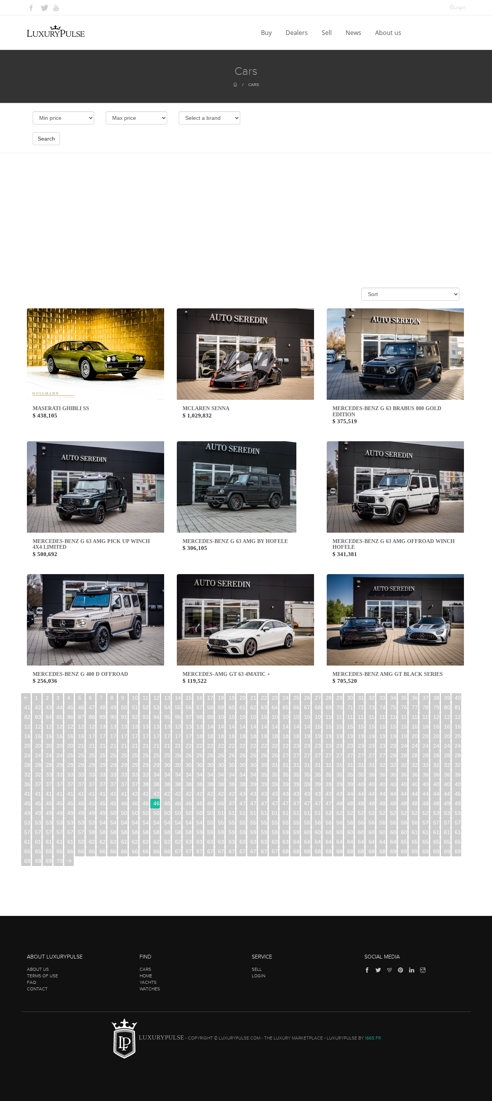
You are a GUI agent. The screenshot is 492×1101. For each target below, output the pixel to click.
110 (329, 717)
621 (92, 842)
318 (361, 765)
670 (178, 851)
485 (393, 803)
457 (92, 803)
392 (275, 784)
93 (146, 717)
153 (350, 727)
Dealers (297, 32)
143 (242, 727)
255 (124, 755)
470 (232, 803)
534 (38, 823)
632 (210, 842)
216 (146, 746)
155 (372, 727)
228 (275, 746)
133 (135, 727)
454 (60, 803)
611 (425, 832)
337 (124, 775)
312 (296, 765)
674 (221, 851)
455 (70, 803)
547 (178, 823)
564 (361, 823)
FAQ (31, 982)
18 (221, 698)
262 (199, 755)
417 (103, 794)
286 (458, 755)
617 (49, 842)
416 (92, 794)
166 (49, 736)
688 (372, 851)
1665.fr (373, 1038)
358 (350, 775)
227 (264, 746)
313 (307, 765)
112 (350, 717)
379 (135, 784)
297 (135, 765)
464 (167, 803)
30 (350, 698)
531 (447, 813)
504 (156, 813)
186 (264, 736)
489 (436, 803)
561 (329, 823)
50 (124, 707)
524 (372, 813)
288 (38, 765)
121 (447, 717)
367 (447, 775)
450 (458, 794)
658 (49, 851)
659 (60, 851)
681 (296, 851)
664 (113, 851)
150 (318, 727)
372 (60, 784)
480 (339, 803)
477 (307, 803)
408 (447, 784)
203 (447, 736)
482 (361, 803)
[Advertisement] (246, 211)
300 (167, 765)
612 (436, 832)
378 (124, 784)
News (354, 32)
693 (425, 851)
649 (393, 842)
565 (372, 823)
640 (296, 842)
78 (425, 707)
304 (210, 765)
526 (393, 813)
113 (361, 717)
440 (350, 794)
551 (221, 823)
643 (329, 842)
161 (436, 727)
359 (361, 775)
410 (27, 794)
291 (70, 765)
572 (447, 823)
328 (27, 775)
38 (436, 698)
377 (113, 784)
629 (178, 842)
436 (307, 794)
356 (329, 775)
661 (81, 851)
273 (318, 755)
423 (167, 794)
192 (329, 736)
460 (124, 803)
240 (404, 746)
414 (70, 794)
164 (27, 736)
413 (60, 794)
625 (135, 842)
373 (70, 784)
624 (124, 842)
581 (103, 832)
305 (221, 765)
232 (318, 746)
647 (372, 842)
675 (232, 851)
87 (81, 717)
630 (189, 842)
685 (339, 851)
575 (38, 832)
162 (447, 727)
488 (425, 803)
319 (372, 765)
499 (103, 813)
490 (447, 803)
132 (124, 727)
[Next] (69, 861)
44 (60, 707)
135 (156, 727)
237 (372, 746)
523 (361, 813)
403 (393, 784)
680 (286, 851)
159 (415, 727)
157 (393, 727)
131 (113, 727)
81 (458, 707)
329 (38, 775)
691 (404, 851)
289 (49, 765)
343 (189, 775)
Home (146, 975)
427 (210, 794)
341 (167, 775)
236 (361, 746)
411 (38, 794)
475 (286, 803)
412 (49, 794)
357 (339, 775)
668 (156, 851)
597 (275, 832)
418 (113, 794)
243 (436, 746)
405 (415, 784)
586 (156, 832)
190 (307, 736)
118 (415, 717)
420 (135, 794)
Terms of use (42, 975)
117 (404, 717)
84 (49, 717)
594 (242, 832)
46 (81, 707)
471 (242, 803)
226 (253, 746)
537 (70, 823)
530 (436, 813)
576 (49, 832)
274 (329, 755)
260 (178, 755)
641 (307, 842)
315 (329, 765)
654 (447, 842)
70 (339, 707)
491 (458, 803)
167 (60, 736)
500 (113, 813)
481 (350, 803)
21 (253, 698)
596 (264, 832)
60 (232, 707)
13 (167, 698)
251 (81, 755)
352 (286, 775)
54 (167, 707)
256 (135, 755)
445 (404, 794)
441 (361, 794)
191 (318, 736)
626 (146, 842)
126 (60, 727)
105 (275, 717)
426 (199, 794)
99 (210, 717)
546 (167, 823)
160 (425, 727)
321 (393, 765)
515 (275, 813)
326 (447, 765)
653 (436, 842)
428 (221, 794)
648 (382, 842)
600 (307, 832)
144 (253, 727)
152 (339, 727)
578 (70, 832)
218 (167, 746)
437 (318, 794)
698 (38, 861)
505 (167, 813)
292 (81, 765)
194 (350, 736)
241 (415, 746)
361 (382, 775)
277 (361, 755)
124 (38, 727)
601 (318, 832)
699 (49, 861)
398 (339, 784)
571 (436, 823)
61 (242, 707)
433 (275, 794)
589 (189, 832)
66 (296, 707)
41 (27, 707)
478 (318, 803)
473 (264, 803)
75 (393, 707)
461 (135, 803)
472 (253, 803)
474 (275, 803)
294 (103, 765)
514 (264, 813)
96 (178, 717)
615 (27, 842)
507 (189, 813)
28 (329, 698)
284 (436, 755)
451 (27, 803)
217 (156, 746)
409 (458, 784)
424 (178, 794)
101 (232, 717)
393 (286, 784)
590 (199, 832)
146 (275, 727)
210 (81, 746)
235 (350, 746)
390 (253, 784)
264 (221, 755)
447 (425, 794)
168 (70, 736)
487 (415, 803)
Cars (253, 85)
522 (350, 813)
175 (146, 736)
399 (350, 784)
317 (350, 765)
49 (113, 707)
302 (189, 765)
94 (156, 717)
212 (103, 746)
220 (189, 746)
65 (286, 707)
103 (253, 717)
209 (70, 746)
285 (447, 755)
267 (253, 755)
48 (103, 707)
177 (167, 736)
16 (199, 698)
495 (60, 813)
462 (146, 803)
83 (38, 717)
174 (135, 736)
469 (221, 803)
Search (46, 139)
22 (264, 698)
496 (70, 813)
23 (275, 698)
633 (221, 842)
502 (135, 813)
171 (103, 736)
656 (27, 851)
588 (178, 832)
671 (189, 851)
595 (253, 832)
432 (264, 794)
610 (415, 832)
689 (382, 851)
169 (81, 736)
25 (296, 698)
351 (275, 775)
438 (329, 794)
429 (232, 794)
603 (339, 832)
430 (242, 794)
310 (275, 765)
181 (210, 736)
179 (189, 736)
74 (382, 707)
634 (232, 842)
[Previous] (26, 698)
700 (60, 861)
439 (339, 794)
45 (70, 707)
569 (415, 823)
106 (286, 717)
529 (425, 813)
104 (264, 717)
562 (339, 823)
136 (167, 727)
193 (339, 736)
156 (382, 727)
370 (38, 784)
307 (242, 765)
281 (404, 755)
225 (242, 746)
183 (232, 736)
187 (275, 736)
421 (146, 794)
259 (167, 755)
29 (339, 698)
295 (113, 765)
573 (458, 823)
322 (404, 765)
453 (49, 803)
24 (286, 698)
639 (286, 842)
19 (232, 698)
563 (350, 823)
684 (329, 851)
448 (436, 794)
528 (415, 813)
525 (382, 813)
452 (38, 803)
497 (81, 813)
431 (253, 794)
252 (92, 755)
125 (49, 727)
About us (389, 32)
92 (135, 717)
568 (404, 823)
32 (372, 698)
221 (199, 746)
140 (210, 727)
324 (425, 765)
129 (92, 727)
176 (156, 736)
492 (27, 813)
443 (382, 794)
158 (404, 727)
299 (156, 765)
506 (178, 813)
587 (167, 832)
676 (242, 851)
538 (81, 823)
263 (210, 755)
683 (318, 851)
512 (242, 813)
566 (382, 823)
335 (103, 775)
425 (189, 794)
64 (275, 707)
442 (372, 794)
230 (296, 746)
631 (199, 842)
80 (447, 707)
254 (113, 755)
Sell (327, 32)
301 (178, 765)
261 (189, 755)
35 (404, 698)
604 (350, 832)
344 (199, 775)
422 (156, 794)
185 (253, 736)
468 (210, 803)
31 (361, 698)
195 (361, 736)
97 (189, 717)
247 (38, 755)
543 (135, 823)
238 (382, 746)
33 (382, 698)
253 (103, 755)
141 (221, 727)
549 (199, 823)
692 (415, 851)
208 (60, 746)
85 (60, 717)
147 (286, 727)
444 (393, 794)
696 (458, 851)
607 (382, 832)
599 (296, 832)
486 (404, 803)
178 (178, 736)
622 (103, 842)
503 (146, 813)
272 (307, 755)
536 (60, 823)
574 (27, 832)
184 (242, 736)
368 (458, 775)
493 (38, 813)
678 (264, 851)
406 (425, 784)
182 (221, 736)
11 (145, 698)
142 (232, 727)
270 (286, 755)
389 (242, 784)
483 (372, 803)
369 (27, 784)
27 (318, 698)
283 (425, 755)
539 (92, 823)
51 (135, 707)
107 (296, 717)
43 (49, 707)
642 (318, 842)
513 (253, 813)
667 (146, 851)
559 (307, 823)
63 (264, 707)
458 (103, 803)
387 (221, 784)
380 (146, 784)
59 (221, 707)
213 (113, 746)
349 (253, 775)
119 (425, 717)
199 (404, 736)
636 (253, 842)
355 (318, 775)
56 (189, 707)
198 (393, 736)
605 (361, 832)
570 (425, 823)
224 (232, 746)
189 (296, 736)
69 (329, 707)
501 (124, 813)
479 (329, 803)
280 (393, 755)
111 (339, 717)
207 (49, 746)
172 (113, 736)
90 (113, 717)
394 (296, 784)
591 (210, 832)
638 (275, 842)
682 (307, 851)
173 (124, 736)
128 (81, 727)
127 (70, 727)
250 (70, 755)
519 (318, 813)
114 (372, 717)
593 (232, 832)
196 (372, 736)
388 (232, 784)
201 (425, 736)
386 (210, 784)
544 (146, 823)
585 (146, 832)
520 (329, 813)
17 (210, 698)
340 (156, 775)
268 (264, 755)
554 (253, 823)
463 (156, 803)
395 (307, 784)
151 (329, 727)
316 (339, 765)
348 (242, 775)
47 (92, 707)
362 (393, 775)
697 (27, 861)
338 (135, 775)
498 (92, 813)
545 (156, 823)
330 (49, 775)
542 (124, 823)
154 (361, 727)
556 (275, 823)
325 (436, 765)
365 (425, 775)
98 (199, 717)
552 (232, 823)
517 (296, 813)
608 (393, 832)
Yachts (148, 982)
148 (296, 727)
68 (318, 707)
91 (124, 717)
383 (178, 784)
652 (425, 842)
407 (436, 784)
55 (178, 707)
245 (458, 746)
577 (60, 832)
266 (242, 755)
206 (38, 746)
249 (60, 755)
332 (70, 775)
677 (253, 851)
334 (92, 775)
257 (146, 755)
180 (199, 736)
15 (189, 698)
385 (199, 784)
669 (167, 851)
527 (404, 813)
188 (286, 736)
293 (92, 765)
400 (361, 784)
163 (458, 727)
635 (242, 842)
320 (382, 765)
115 (382, 717)
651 (415, 842)
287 (27, 765)
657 (38, 851)
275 (339, 755)
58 (210, 707)
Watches (150, 989)
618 (60, 842)
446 (415, 794)
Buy (267, 32)
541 (113, 823)
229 (286, 746)
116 (393, 717)
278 (372, 755)
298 (146, 765)
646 (361, 842)
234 (339, 746)
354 (307, 775)
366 (436, 775)
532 (458, 813)
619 (70, 842)
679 (275, 851)
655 (458, 842)
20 (242, 698)
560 (318, 823)
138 (189, 727)
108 (307, 717)
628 (167, 842)
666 (135, 851)
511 (232, 813)
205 (27, 746)
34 (393, 698)
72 (361, 707)
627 (156, 842)
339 (146, 775)
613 (447, 832)
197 (382, 736)
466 (189, 803)
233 (329, 746)
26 (307, 698)
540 (103, 823)
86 (70, 717)
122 (458, 717)
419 (124, 794)
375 (92, 784)
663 (103, 851)
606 (372, 832)
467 (199, 803)
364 (415, 775)
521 (339, 813)
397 (329, 784)
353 (296, 775)
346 (221, 775)
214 (124, 746)
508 (199, 813)
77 (415, 707)
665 (124, 851)
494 (49, 813)
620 (81, 842)
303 (199, 765)
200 (415, 736)
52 (146, 707)
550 (210, 823)
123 (27, 727)
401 (372, 784)
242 (425, 746)
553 (242, 823)
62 (253, 707)
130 (103, 727)
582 (113, 832)
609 (404, 832)
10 (135, 698)
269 (275, 755)
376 (103, 784)
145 (264, 727)
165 (38, 736)
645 (350, 842)
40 (458, 698)
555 (264, 823)
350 (264, 775)
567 (393, 823)
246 (27, 755)
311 (286, 765)
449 (447, 794)
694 (436, 851)
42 (38, 707)
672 (199, 851)
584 (135, 832)
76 (404, 707)
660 (70, 851)
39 (447, 698)
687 (361, 851)
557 (286, 823)
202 (436, 736)
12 (156, 698)
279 (382, 755)
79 (436, 707)
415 (81, 794)
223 (221, 746)
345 (210, 775)
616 (38, 842)
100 (221, 717)
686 (350, 851)
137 (178, 727)
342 (178, 775)
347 (232, 775)
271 (296, 755)
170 (92, 736)
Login (459, 7)
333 (81, 775)
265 (232, 755)
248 (49, 755)
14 (178, 698)
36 (415, 698)
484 (382, 803)
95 (167, 717)
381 (156, 784)
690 (393, 851)
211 (92, 746)
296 (124, 765)
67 (307, 707)
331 (60, 775)
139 (199, 727)
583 (124, 832)
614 (458, 832)
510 (221, 813)
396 (318, 784)
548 (189, 823)
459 (113, 803)
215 (135, 746)
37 (425, 698)
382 (167, 784)
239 (393, 746)
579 (81, 832)
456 (81, 803)
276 (350, 755)
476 (296, 803)
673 (210, 851)
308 (253, 765)
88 (92, 717)
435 (296, 794)
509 (210, 813)
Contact (37, 989)
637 (264, 842)
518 (307, 813)
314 (318, 765)
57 (199, 707)
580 (92, 832)
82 (27, 717)
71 (350, 707)
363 (404, 775)
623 (113, 842)
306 (232, 765)
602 (329, 832)
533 (27, 823)
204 (458, 736)
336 (113, 775)
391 (264, 784)
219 (178, 746)
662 (92, 851)
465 (178, 803)
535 (49, 823)
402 (382, 784)
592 (221, 832)
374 (81, 784)
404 (404, 784)
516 (286, 813)
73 (372, 707)
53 (156, 707)
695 (447, 851)
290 (60, 765)
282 (415, 755)
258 (156, 755)
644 (339, 842)
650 (404, 842)
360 (372, 775)
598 (286, 832)
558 (296, 823)
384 (189, 784)
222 (210, 746)
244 (447, 746)
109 (318, 717)
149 (307, 727)
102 (242, 717)
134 (146, 727)
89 (103, 717)
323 (415, 765)
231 (307, 746)
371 (49, 784)
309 (264, 765)
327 (458, 765)
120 (436, 717)
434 (286, 794)
